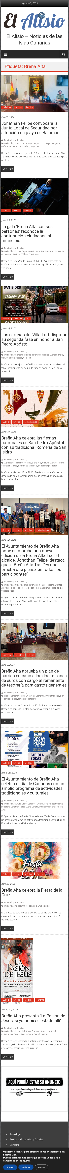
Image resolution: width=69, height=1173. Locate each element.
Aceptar (10, 1167)
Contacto (15, 1145)
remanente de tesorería (28, 699)
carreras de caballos (40, 355)
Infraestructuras (52, 696)
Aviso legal (15, 1134)
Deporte (16, 210)
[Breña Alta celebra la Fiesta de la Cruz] (34, 860)
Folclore (47, 804)
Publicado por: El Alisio (14, 140)
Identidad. (52, 1031)
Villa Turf (27, 358)
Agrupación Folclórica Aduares (17, 463)
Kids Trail (20, 588)
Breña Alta (8, 143)
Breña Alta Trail (21, 585)
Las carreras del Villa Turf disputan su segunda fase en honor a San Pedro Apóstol (34, 339)
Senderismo (45, 588)
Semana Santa (27, 1034)
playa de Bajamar (53, 143)
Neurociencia (51, 251)
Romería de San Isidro (27, 466)
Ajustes (41, 1167)
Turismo (40, 874)
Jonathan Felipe (8, 588)
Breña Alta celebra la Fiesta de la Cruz (31, 892)
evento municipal (36, 251)
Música (14, 466)
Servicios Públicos (20, 254)
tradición (47, 906)
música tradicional (47, 807)
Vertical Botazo (7, 591)
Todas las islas (30, 422)
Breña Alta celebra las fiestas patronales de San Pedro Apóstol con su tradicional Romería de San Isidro (33, 444)
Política (29, 107)
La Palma (7, 107)
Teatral (37, 1034)
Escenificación (32, 1031)
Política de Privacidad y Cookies (26, 1139)
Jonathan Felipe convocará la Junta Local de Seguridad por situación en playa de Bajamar (30, 128)
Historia (43, 1031)
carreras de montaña (38, 585)
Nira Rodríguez (32, 588)
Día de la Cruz (20, 906)
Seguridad (34, 146)
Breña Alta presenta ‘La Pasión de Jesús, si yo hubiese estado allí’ (33, 1018)
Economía (7, 655)
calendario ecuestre (22, 355)
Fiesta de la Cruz (34, 906)
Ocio (28, 319)
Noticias (18, 107)
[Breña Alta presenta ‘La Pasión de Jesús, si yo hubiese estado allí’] (17, 971)
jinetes (60, 355)
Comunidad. (19, 1031)
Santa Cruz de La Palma (19, 146)
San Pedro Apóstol (14, 358)
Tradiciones (34, 254)
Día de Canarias (29, 804)
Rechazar (26, 1167)
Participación (7, 1034)
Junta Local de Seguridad (25, 143)
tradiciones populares (47, 466)
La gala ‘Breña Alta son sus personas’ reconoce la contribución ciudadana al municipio (27, 233)
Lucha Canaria (32, 807)
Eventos (6, 319)
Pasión (17, 1034)
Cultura (6, 210)
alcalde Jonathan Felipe (14, 696)
